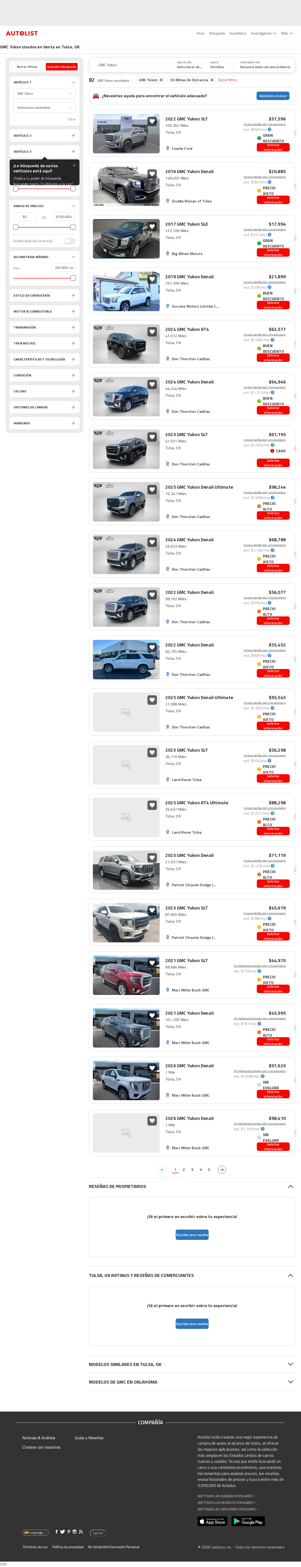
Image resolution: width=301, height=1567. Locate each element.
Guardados (238, 33)
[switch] (68, 241)
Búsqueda (217, 33)
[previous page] (162, 1170)
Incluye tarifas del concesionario (265, 124)
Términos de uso (35, 1547)
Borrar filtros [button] (27, 66)
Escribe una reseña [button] (192, 1235)
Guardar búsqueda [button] (61, 66)
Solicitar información (273, 147)
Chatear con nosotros (41, 1447)
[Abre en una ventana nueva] (212, 1521)
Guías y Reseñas (89, 1438)
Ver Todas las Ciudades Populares (226, 1495)
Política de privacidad (67, 1547)
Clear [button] (72, 119)
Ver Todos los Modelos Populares (227, 1502)
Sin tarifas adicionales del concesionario (260, 966)
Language (36, 1532)
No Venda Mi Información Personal (113, 1547)
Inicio (201, 33)
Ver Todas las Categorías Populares (228, 1509)
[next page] (222, 1170)
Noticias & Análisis (38, 1438)
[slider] (15, 188)
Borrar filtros (227, 79)
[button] (44, 93)
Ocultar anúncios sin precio (32, 241)
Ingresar (98, 1533)
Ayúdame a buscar (273, 95)
